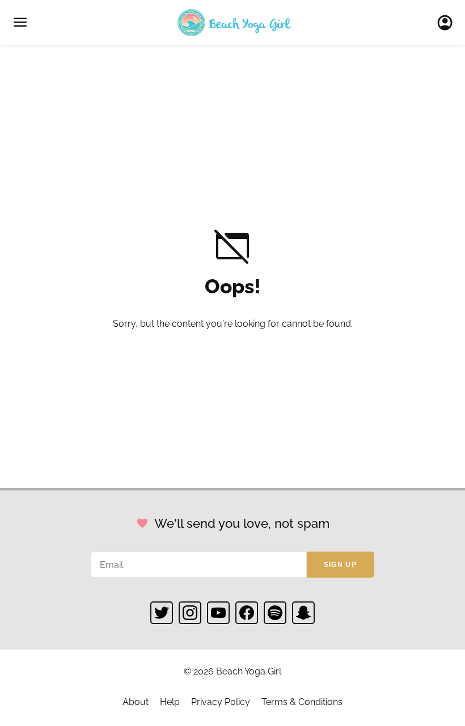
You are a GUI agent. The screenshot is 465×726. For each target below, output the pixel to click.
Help (170, 702)
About (135, 702)
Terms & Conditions (302, 702)
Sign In (448, 23)
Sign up (340, 565)
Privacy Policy (220, 702)
